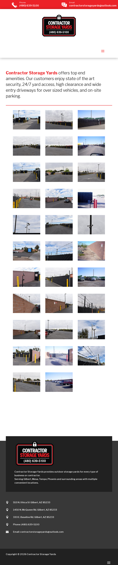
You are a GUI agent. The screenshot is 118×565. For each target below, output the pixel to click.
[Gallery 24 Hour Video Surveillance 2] (26, 233)
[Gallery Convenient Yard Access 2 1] (59, 233)
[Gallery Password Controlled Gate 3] (91, 207)
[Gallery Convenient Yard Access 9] (91, 181)
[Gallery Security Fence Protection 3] (91, 312)
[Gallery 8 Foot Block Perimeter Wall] (91, 259)
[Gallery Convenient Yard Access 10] (26, 207)
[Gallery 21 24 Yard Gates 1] (91, 286)
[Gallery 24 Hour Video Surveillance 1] (91, 338)
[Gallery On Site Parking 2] (59, 391)
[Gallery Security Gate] (26, 128)
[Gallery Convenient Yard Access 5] (59, 338)
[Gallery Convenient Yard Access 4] (91, 155)
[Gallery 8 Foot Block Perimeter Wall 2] (26, 312)
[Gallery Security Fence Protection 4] (59, 128)
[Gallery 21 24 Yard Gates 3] (91, 128)
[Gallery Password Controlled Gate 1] (59, 207)
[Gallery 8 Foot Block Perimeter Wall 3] (59, 312)
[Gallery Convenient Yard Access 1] (26, 181)
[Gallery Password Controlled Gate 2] (26, 286)
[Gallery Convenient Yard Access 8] (26, 391)
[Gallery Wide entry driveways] (26, 155)
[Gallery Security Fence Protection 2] (59, 286)
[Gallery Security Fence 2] (59, 259)
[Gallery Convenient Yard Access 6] (59, 155)
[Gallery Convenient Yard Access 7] (26, 338)
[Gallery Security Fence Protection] (26, 364)
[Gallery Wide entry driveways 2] (59, 181)
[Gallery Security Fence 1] (91, 364)
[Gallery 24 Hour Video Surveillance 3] (91, 233)
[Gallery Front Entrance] (26, 259)
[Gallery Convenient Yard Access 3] (59, 364)
